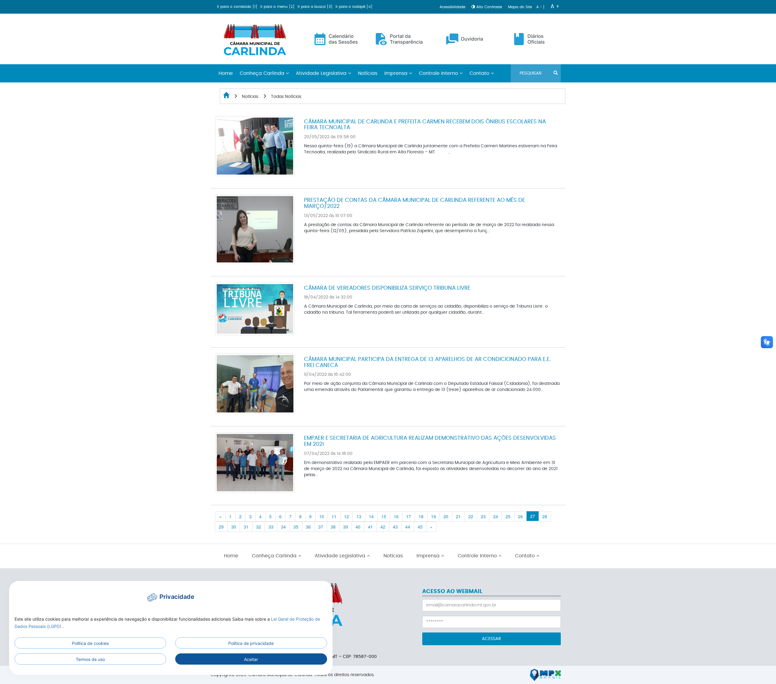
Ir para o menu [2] (278, 6)
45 (420, 527)
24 (495, 516)
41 (370, 527)
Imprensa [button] (396, 73)
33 (271, 527)
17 (408, 516)
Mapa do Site (520, 7)
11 (334, 516)
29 (221, 527)
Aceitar (251, 659)
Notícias (367, 73)
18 (421, 516)
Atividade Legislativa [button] (322, 73)
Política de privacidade (251, 643)
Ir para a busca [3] (316, 6)
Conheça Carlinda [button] (263, 73)
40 (358, 527)
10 (321, 516)
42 (382, 527)
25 (508, 516)
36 (308, 527)
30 (233, 527)
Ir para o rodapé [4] (354, 6)
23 (483, 516)
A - (539, 7)
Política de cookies (90, 643)
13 (358, 516)
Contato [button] (480, 73)
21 (458, 516)
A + (555, 6)
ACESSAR (491, 639)
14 (371, 516)
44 (407, 527)
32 (258, 527)
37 (320, 527)
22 (470, 516)
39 (345, 527)
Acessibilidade (453, 7)
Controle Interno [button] (439, 73)
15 (383, 516)
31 (246, 527)
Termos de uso (90, 659)
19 (433, 516)
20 (445, 516)
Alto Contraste (489, 7)
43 (395, 527)
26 (520, 516)
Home (231, 555)
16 (396, 516)
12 (346, 516)
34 (283, 527)
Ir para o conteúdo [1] (238, 6)
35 (295, 527)
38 (333, 527)
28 (544, 516)
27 (532, 516)
